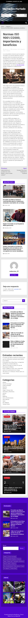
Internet (4, 393)
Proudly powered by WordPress (11, 614)
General (4, 388)
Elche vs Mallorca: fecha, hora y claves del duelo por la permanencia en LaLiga (18, 344)
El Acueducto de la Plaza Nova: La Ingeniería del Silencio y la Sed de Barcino (17, 325)
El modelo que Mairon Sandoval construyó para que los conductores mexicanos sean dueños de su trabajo (13, 201)
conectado (16, 289)
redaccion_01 (7, 49)
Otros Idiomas (6, 399)
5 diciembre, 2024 (7, 227)
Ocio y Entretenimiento (8, 397)
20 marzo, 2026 (14, 347)
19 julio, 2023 (7, 253)
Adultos (4, 382)
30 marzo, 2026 (14, 329)
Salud (4, 50)
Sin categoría (6, 402)
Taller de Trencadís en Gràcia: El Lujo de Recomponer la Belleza (17, 334)
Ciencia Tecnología (7, 383)
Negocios (23, 49)
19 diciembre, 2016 (15, 49)
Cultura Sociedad (7, 385)
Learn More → (14, 275)
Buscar (4, 545)
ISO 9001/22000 (20, 65)
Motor (4, 394)
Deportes (5, 387)
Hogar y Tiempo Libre (8, 390)
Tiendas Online (6, 404)
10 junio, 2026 (7, 205)
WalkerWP (17, 616)
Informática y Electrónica (8, 391)
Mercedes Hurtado (14, 8)
